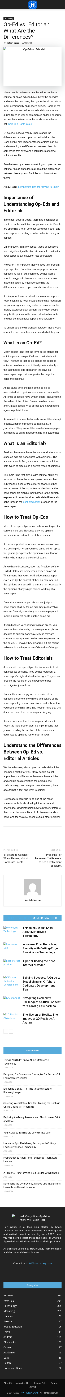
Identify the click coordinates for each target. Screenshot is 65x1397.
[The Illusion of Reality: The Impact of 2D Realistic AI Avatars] (12, 1019)
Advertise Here (23, 1383)
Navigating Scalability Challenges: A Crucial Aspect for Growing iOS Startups (41, 1002)
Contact (54, 1383)
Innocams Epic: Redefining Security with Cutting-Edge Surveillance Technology (40, 948)
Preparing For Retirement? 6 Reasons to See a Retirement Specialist (48, 860)
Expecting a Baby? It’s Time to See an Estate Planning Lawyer (27, 1090)
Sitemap (33, 1386)
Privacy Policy (40, 1383)
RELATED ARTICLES (19, 918)
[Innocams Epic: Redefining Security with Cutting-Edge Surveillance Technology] (12, 948)
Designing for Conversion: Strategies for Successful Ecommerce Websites (31, 1076)
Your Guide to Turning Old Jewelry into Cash (27, 1132)
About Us (8, 1383)
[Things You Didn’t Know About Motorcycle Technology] (12, 932)
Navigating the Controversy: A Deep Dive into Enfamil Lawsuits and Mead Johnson (32, 1185)
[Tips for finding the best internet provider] (12, 965)
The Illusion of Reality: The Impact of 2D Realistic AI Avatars (40, 1018)
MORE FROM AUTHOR (45, 918)
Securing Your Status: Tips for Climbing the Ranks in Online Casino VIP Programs (31, 1105)
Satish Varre (13, 42)
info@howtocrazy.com (39, 1263)
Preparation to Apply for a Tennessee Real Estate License (30, 1159)
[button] (60, 4)
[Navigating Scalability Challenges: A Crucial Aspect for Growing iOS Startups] (12, 1002)
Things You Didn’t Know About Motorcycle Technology (38, 931)
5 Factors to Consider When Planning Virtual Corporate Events (15, 858)
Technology (9, 18)
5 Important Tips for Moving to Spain (38, 186)
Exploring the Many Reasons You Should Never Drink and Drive (31, 1119)
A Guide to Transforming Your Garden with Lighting (31, 1173)
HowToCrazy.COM (29, 1392)
